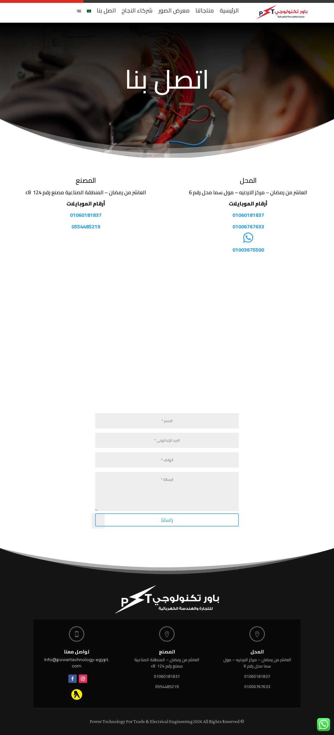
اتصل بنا (106, 10)
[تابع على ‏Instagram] (83, 679)
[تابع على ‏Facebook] (72, 679)
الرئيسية (229, 10)
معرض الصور (174, 10)
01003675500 (248, 249)
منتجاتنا (204, 10)
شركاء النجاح (137, 10)
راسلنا (167, 520)
